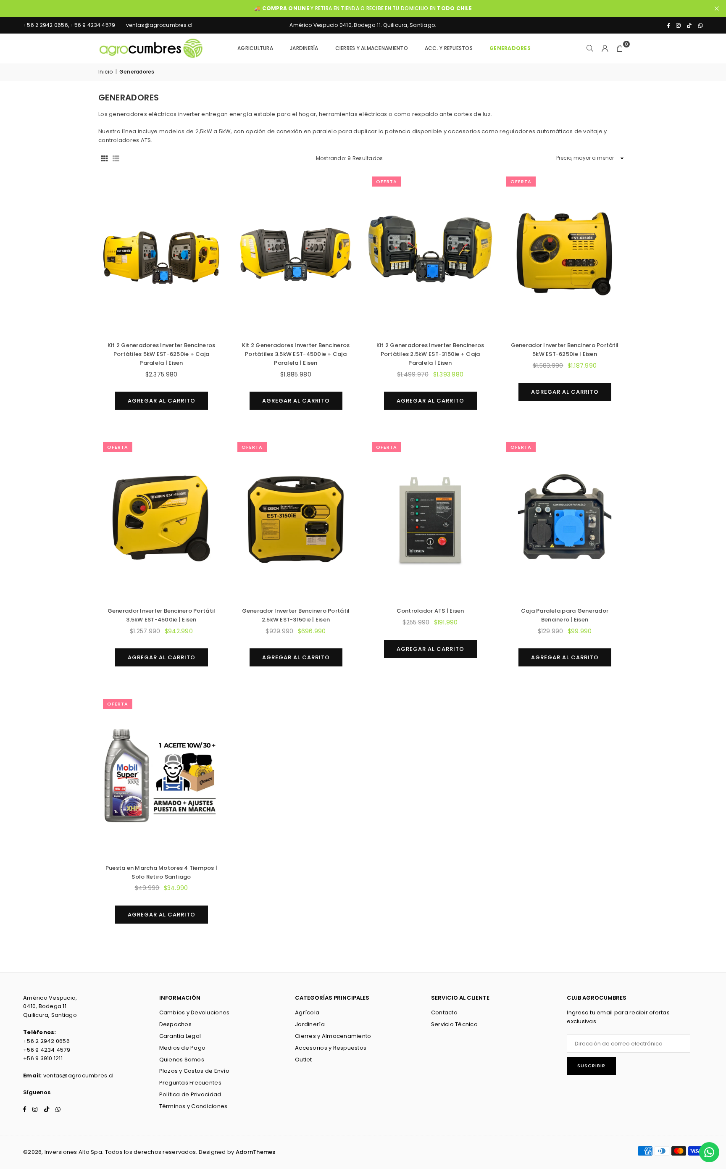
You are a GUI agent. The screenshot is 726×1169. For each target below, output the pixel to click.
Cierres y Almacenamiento (333, 1036)
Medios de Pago (182, 1048)
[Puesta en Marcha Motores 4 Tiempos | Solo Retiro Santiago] (161, 776)
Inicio (105, 71)
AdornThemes (256, 1152)
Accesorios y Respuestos (330, 1048)
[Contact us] (709, 1152)
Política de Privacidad (190, 1094)
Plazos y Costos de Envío (194, 1071)
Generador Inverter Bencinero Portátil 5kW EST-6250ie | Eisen (565, 349)
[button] (620, 48)
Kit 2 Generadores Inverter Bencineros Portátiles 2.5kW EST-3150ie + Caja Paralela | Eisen (430, 354)
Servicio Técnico (454, 1024)
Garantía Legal (180, 1036)
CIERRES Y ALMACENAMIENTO (371, 48)
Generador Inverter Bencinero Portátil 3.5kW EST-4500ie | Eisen (162, 615)
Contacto (444, 1012)
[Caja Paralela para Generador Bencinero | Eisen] (564, 519)
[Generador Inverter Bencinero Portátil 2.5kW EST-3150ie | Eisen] (295, 519)
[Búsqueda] (589, 48)
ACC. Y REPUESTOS (449, 48)
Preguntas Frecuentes (190, 1083)
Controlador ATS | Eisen (430, 611)
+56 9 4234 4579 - (95, 25)
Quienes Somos (181, 1060)
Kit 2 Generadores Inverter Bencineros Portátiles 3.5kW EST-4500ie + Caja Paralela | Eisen (296, 354)
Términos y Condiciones (193, 1106)
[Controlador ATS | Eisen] (430, 519)
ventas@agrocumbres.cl (159, 25)
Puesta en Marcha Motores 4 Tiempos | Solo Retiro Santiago (161, 872)
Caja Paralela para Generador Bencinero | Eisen (564, 615)
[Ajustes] (605, 48)
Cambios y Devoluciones (194, 1012)
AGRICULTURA (255, 48)
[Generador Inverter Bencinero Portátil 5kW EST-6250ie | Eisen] (564, 253)
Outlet (303, 1060)
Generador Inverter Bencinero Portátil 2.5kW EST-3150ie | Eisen (296, 615)
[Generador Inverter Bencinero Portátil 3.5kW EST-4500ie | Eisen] (161, 519)
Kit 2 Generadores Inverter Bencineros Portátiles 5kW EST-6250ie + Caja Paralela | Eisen (162, 354)
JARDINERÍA (304, 48)
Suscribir (591, 1065)
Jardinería (310, 1024)
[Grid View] (104, 158)
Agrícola (307, 1012)
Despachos (175, 1024)
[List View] (116, 158)
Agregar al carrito (161, 398)
